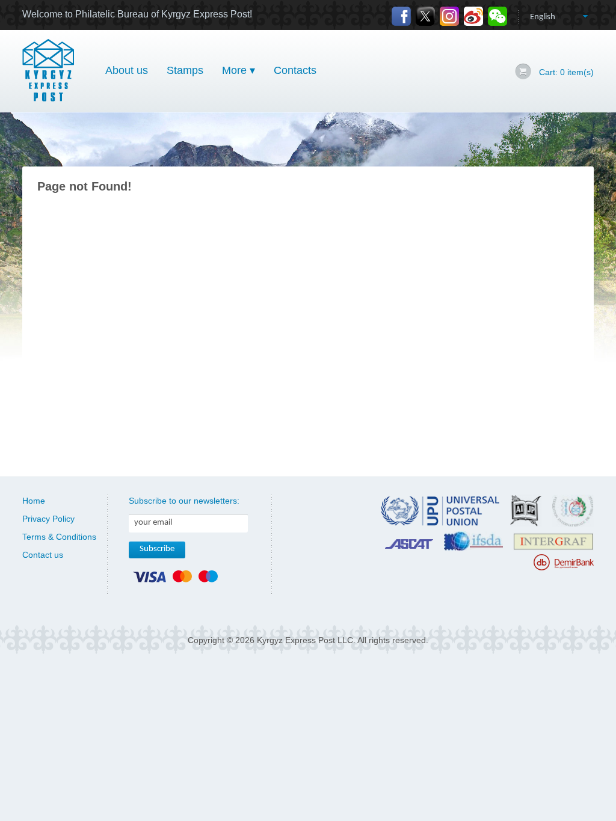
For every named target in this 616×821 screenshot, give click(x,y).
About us (126, 70)
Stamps (185, 70)
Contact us (42, 555)
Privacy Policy (48, 518)
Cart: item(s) (566, 72)
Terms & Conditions (59, 537)
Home (33, 500)
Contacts (295, 70)
